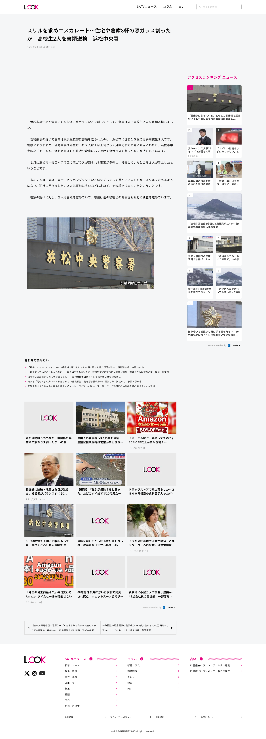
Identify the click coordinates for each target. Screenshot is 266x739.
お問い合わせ (207, 717)
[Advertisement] (100, 87)
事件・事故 (71, 677)
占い (181, 6)
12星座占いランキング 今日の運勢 (210, 665)
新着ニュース (72, 665)
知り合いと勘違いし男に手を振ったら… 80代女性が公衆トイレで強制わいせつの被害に (74, 376)
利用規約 (160, 717)
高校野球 (132, 671)
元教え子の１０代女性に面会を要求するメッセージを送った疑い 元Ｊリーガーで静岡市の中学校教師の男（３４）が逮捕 (92, 386)
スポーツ (70, 682)
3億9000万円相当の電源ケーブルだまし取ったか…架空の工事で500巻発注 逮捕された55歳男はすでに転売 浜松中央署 (63, 628)
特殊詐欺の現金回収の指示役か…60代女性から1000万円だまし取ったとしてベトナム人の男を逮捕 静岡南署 (135, 628)
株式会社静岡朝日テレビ (124, 731)
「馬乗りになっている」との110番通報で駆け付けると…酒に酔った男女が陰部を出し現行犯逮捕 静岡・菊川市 (86, 367)
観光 (129, 682)
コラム (167, 6)
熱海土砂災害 (72, 706)
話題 (67, 694)
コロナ (68, 700)
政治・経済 (71, 671)
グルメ (131, 677)
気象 (67, 688)
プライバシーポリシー (121, 717)
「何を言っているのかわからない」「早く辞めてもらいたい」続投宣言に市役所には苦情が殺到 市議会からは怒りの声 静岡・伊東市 (98, 371)
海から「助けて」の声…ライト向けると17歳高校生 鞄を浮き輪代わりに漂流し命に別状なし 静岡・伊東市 (85, 381)
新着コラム (133, 665)
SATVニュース (147, 6)
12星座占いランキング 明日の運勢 (210, 671)
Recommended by (152, 607)
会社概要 (69, 717)
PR (129, 688)
